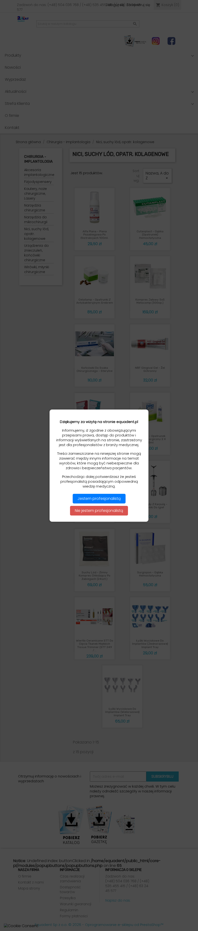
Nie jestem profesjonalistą (99, 510)
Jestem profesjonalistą (99, 498)
